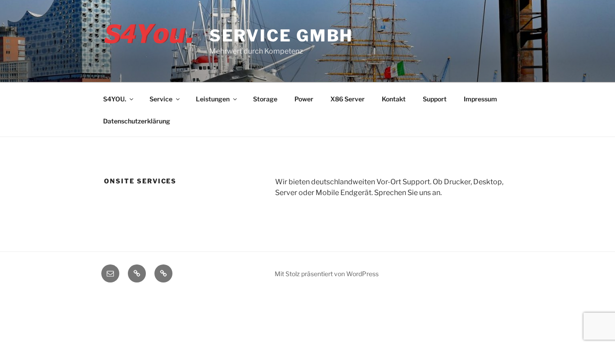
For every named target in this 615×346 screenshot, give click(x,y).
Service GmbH (281, 36)
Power (303, 99)
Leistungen (213, 99)
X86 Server (347, 99)
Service (160, 99)
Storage (265, 99)
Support (435, 99)
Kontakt (394, 99)
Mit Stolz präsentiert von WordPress (327, 274)
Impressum (480, 99)
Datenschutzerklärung (136, 121)
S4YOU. (114, 99)
